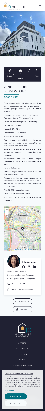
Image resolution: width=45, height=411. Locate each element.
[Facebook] (23, 266)
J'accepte (15, 396)
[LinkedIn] (34, 266)
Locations (22, 348)
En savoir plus (9, 391)
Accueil (22, 343)
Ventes (22, 354)
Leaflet (18, 249)
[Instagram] (29, 266)
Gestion (22, 360)
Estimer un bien (22, 365)
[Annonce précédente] (2, 32)
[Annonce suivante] (43, 32)
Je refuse (15, 403)
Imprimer (24, 309)
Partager (24, 301)
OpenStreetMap (28, 249)
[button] (7, 209)
